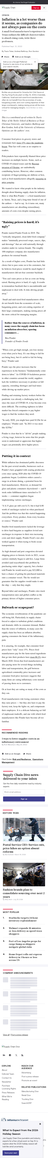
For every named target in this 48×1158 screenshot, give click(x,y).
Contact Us (7, 1078)
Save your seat (11, 1153)
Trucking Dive (27, 1099)
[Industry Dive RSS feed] (22, 1055)
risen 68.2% (35, 656)
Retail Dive (26, 1095)
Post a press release (19, 1035)
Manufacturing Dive (30, 1091)
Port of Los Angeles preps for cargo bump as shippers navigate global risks (25, 944)
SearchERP (27, 1103)
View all (6, 1035)
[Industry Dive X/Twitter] (16, 1055)
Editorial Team (8, 1074)
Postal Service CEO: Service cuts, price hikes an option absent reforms (24, 848)
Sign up (36, 8)
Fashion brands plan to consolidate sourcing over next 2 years (24, 893)
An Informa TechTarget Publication (24, 2)
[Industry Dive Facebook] (10, 1055)
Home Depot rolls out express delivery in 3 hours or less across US (25, 957)
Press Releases (8, 1092)
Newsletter (6, 1082)
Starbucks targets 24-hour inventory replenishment (23, 919)
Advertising (26, 1072)
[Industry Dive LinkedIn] (3, 1055)
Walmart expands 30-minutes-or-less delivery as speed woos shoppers (25, 931)
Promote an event (29, 1080)
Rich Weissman (9, 745)
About (4, 1070)
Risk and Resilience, (22, 759)
